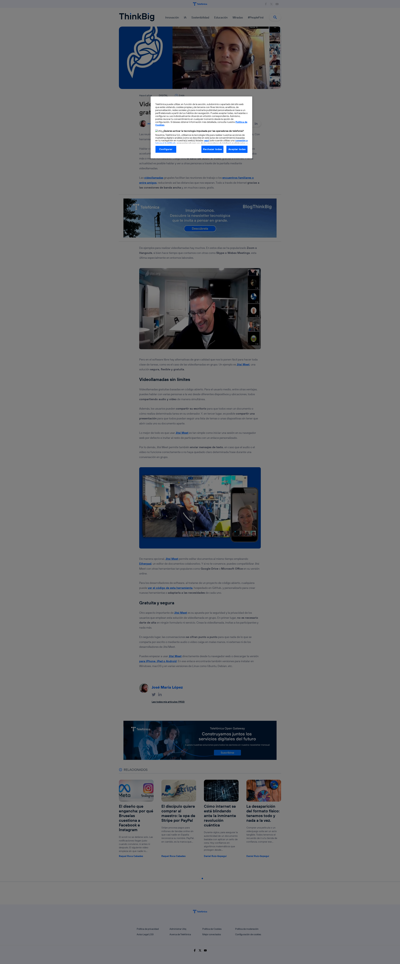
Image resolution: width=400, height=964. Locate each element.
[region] (201, 127)
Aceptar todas (237, 149)
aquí (206, 140)
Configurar (165, 149)
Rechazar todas (212, 149)
